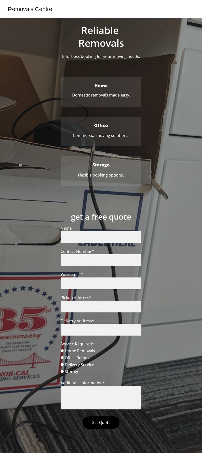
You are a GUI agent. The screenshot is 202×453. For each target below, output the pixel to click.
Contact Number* (77, 251)
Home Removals (79, 351)
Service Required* (77, 344)
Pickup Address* (76, 297)
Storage (71, 371)
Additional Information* (83, 383)
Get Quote (101, 422)
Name (66, 228)
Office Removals (79, 357)
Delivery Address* (77, 321)
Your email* (72, 274)
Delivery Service (79, 364)
